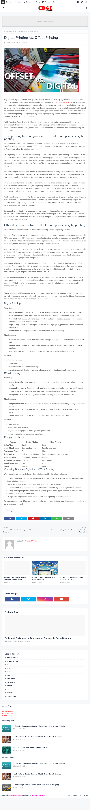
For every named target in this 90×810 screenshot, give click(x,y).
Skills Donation (7, 712)
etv (8, 689)
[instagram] (85, 2)
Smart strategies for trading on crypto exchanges (31, 748)
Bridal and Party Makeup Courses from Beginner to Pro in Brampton (38, 638)
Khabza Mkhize (10, 43)
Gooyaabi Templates (38, 795)
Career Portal (7, 715)
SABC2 (9, 672)
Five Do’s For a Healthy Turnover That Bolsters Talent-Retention (37, 737)
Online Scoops (7, 714)
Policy (38, 2)
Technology (12, 31)
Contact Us (84, 795)
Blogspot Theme (15, 795)
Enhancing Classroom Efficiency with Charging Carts (72, 578)
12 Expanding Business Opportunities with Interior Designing (36, 785)
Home (10, 2)
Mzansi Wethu (12, 661)
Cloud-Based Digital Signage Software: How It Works (15, 578)
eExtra (9, 686)
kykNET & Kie (11, 696)
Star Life (10, 675)
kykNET (9, 693)
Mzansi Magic (12, 658)
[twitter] (82, 2)
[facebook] (78, 2)
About (19, 2)
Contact (28, 2)
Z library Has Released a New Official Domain (43, 578)
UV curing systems (62, 102)
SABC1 (9, 668)
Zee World (11, 682)
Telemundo (11, 679)
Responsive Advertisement (45, 21)
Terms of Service (50, 2)
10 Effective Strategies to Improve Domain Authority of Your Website (39, 726)
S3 (7, 665)
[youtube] (61, 599)
